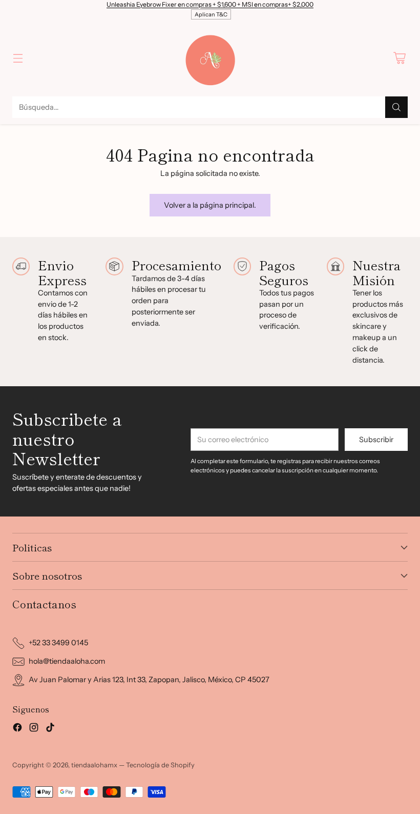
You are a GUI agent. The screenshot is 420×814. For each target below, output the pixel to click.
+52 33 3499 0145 (58, 642)
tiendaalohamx (94, 765)
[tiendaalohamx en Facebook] (17, 729)
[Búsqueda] (396, 107)
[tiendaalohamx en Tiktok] (50, 729)
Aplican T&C (211, 14)
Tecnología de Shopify (160, 765)
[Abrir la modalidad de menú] (17, 58)
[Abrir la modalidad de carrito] (399, 58)
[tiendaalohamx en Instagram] (34, 729)
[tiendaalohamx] (210, 58)
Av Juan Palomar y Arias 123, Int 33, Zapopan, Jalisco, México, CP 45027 (149, 679)
